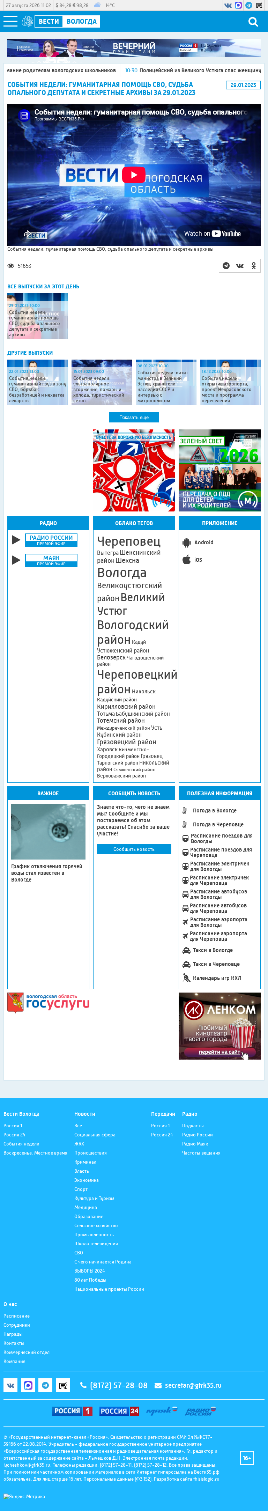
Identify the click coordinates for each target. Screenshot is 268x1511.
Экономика (86, 1180)
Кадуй (139, 642)
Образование (88, 1216)
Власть (81, 1171)
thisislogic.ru (206, 1479)
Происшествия (90, 1153)
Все (78, 1125)
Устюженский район (123, 650)
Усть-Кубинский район (131, 731)
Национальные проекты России (109, 1289)
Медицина (85, 1207)
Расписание (16, 1316)
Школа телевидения (96, 1243)
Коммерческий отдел (26, 1352)
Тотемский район (121, 720)
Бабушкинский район (143, 714)
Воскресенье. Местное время (35, 1153)
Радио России (197, 1134)
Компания (14, 1361)
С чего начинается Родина (103, 1262)
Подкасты (193, 1125)
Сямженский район (134, 769)
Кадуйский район (117, 699)
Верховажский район (121, 776)
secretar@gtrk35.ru (193, 1385)
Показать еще (134, 417)
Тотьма (106, 713)
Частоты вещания (201, 1153)
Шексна (127, 561)
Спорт (81, 1189)
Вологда (122, 573)
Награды (13, 1334)
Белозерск (111, 657)
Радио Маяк (195, 1144)
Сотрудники (16, 1325)
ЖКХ (79, 1144)
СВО (78, 1252)
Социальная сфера (95, 1134)
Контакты (13, 1343)
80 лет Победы (90, 1280)
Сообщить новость (134, 849)
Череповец (129, 541)
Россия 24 (14, 1134)
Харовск (107, 749)
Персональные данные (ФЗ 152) (117, 1479)
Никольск (144, 691)
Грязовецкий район (126, 742)
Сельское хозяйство (96, 1225)
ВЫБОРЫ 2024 (89, 1271)
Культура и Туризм (94, 1198)
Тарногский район (117, 763)
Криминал (85, 1162)
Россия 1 (12, 1125)
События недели (21, 1144)
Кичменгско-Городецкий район (123, 752)
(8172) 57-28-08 (119, 1385)
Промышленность (94, 1234)
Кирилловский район (126, 706)
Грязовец (152, 756)
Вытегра (108, 553)
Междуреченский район (123, 728)
